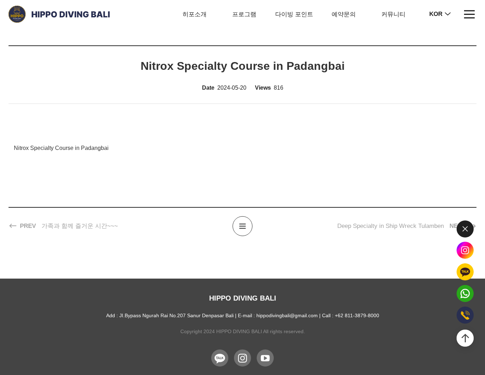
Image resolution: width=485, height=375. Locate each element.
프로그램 (244, 14)
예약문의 (344, 14)
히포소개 (194, 14)
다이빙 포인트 (294, 14)
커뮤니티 (393, 14)
